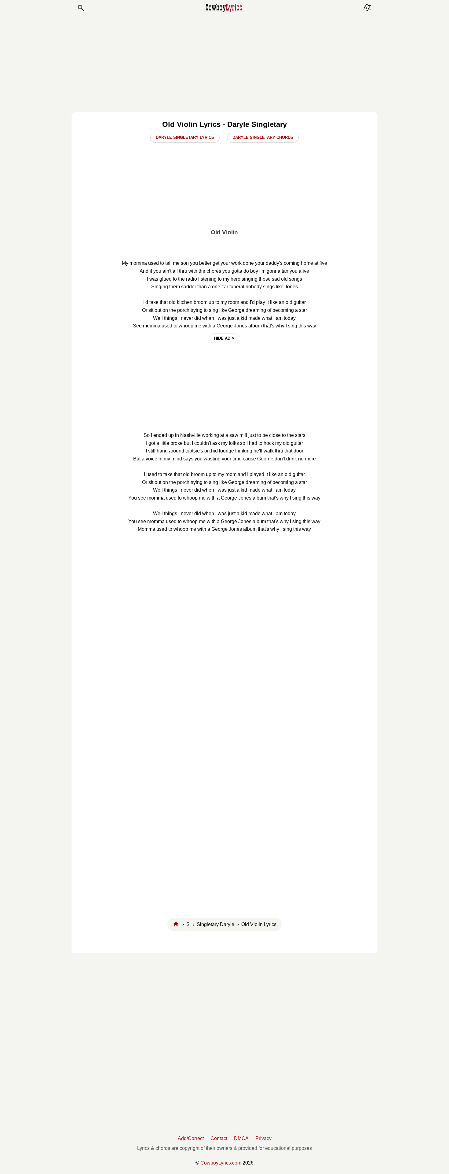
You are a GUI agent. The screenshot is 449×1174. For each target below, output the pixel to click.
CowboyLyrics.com (220, 1162)
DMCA (241, 1138)
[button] (80, 7)
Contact (218, 1138)
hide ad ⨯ (224, 338)
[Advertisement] (224, 62)
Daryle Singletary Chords (262, 137)
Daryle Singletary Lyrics (185, 137)
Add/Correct (191, 1138)
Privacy (263, 1138)
